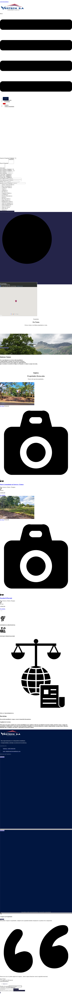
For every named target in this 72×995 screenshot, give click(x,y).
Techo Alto (5, 208)
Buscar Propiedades (4, 347)
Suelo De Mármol (6, 205)
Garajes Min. (3, 177)
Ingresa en (16, 989)
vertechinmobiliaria (4, 1)
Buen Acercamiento (7, 186)
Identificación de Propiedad (6, 183)
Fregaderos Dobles (6, 193)
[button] (36, 55)
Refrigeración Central (7, 201)
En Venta (2, 406)
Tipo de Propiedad (4, 163)
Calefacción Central (7, 187)
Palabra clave (3, 181)
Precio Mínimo (3, 169)
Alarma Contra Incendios (8, 184)
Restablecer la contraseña (19, 990)
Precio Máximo (3, 170)
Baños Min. (2, 176)
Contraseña (2, 987)
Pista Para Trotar (6, 198)
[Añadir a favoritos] (3, 481)
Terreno (4, 210)
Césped (4, 188)
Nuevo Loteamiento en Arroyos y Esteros (12, 484)
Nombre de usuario (4, 986)
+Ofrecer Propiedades (9, 106)
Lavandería (5, 194)
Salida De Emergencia (7, 203)
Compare (2, 919)
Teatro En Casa (6, 207)
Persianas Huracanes (7, 196)
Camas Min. (3, 174)
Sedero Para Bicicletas (7, 204)
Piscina (4, 197)
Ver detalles (2, 495)
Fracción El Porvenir (6, 598)
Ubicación (2, 168)
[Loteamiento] (11, 159)
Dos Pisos (4, 191)
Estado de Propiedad (4, 158)
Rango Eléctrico (6, 200)
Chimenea (5, 190)
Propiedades (7, 101)
